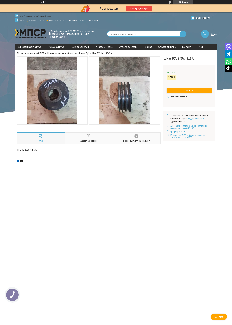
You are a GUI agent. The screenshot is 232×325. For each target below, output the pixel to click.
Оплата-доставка (128, 47)
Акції (201, 47)
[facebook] (18, 161)
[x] (21, 161)
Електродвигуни (80, 47)
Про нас (148, 47)
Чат (221, 317)
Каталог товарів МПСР (32, 53)
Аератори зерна (104, 47)
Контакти (187, 47)
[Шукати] (183, 34)
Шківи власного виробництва (62, 53)
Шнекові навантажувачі (30, 47)
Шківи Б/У (84, 53)
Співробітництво (167, 47)
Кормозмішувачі (57, 47)
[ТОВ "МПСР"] (31, 33)
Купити (189, 90)
